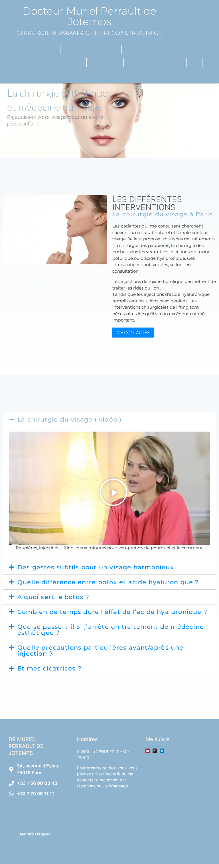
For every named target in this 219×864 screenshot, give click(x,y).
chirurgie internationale (154, 49)
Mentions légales (35, 834)
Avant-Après (141, 62)
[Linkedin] (162, 751)
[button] (109, 419)
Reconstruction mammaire (46, 62)
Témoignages (105, 62)
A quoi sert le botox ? (53, 596)
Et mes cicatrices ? (49, 668)
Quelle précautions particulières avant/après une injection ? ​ (100, 650)
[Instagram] (155, 751)
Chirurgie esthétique (88, 49)
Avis (194, 62)
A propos (41, 49)
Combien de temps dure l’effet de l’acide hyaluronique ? (112, 611)
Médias (175, 62)
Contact (107, 75)
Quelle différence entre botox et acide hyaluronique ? (108, 582)
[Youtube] (147, 751)
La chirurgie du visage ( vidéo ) (69, 419)
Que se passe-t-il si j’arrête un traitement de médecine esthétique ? (110, 629)
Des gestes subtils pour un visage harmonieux (95, 567)
